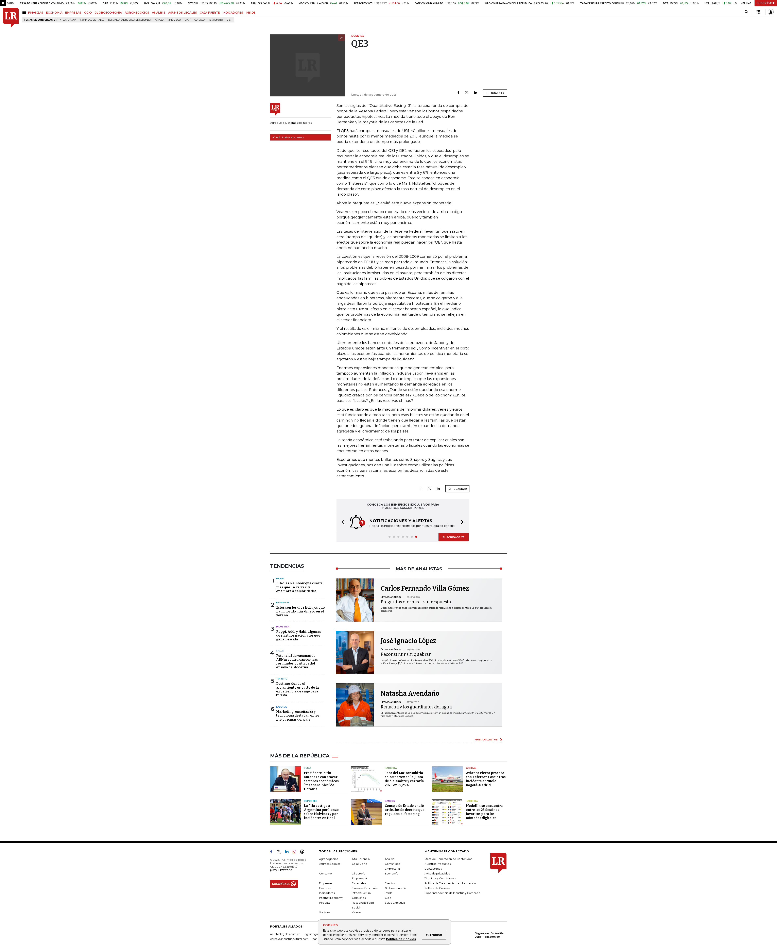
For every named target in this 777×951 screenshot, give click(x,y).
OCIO (88, 12)
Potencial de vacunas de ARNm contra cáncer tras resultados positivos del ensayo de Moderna (297, 661)
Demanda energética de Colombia (129, 20)
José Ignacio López (408, 641)
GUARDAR (497, 93)
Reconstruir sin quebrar (406, 654)
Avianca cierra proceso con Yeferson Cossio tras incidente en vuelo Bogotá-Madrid (486, 779)
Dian (187, 20)
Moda (280, 578)
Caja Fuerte (359, 863)
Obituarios (359, 897)
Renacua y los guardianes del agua (416, 707)
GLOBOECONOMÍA (108, 12)
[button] (341, 522)
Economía (391, 873)
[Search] (746, 12)
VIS (228, 20)
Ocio (388, 897)
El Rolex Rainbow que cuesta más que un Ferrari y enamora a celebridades (299, 587)
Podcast (324, 902)
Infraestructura (361, 893)
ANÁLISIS (158, 12)
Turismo (282, 678)
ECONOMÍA (54, 12)
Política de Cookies (401, 939)
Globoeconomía (396, 888)
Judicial (471, 768)
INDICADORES (233, 12)
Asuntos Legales (329, 863)
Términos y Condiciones (440, 878)
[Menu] (25, 12)
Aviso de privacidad (437, 873)
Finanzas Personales (365, 888)
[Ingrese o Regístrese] (771, 12)
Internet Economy (331, 897)
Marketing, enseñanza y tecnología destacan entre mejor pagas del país (297, 715)
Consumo (325, 873)
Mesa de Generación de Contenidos (448, 858)
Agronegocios (328, 858)
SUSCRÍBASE (766, 3)
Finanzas (324, 888)
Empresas (325, 883)
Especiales (359, 883)
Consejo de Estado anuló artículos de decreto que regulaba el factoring (405, 810)
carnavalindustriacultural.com (289, 938)
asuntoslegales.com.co (285, 934)
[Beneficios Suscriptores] (758, 12)
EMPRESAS (73, 12)
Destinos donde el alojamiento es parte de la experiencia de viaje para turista (297, 689)
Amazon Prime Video (168, 20)
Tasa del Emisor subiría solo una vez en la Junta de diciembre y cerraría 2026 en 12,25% (404, 779)
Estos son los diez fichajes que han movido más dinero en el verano (300, 611)
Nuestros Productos (438, 863)
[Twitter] (467, 93)
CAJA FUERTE (210, 12)
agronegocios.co (316, 934)
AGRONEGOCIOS (137, 12)
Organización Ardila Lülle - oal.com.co (489, 935)
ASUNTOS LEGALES (182, 12)
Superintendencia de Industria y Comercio (452, 893)
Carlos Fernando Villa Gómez (425, 588)
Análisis (389, 858)
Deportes (283, 602)
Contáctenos (433, 868)
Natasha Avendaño (410, 693)
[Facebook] (458, 93)
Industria (282, 626)
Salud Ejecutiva (395, 902)
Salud (280, 650)
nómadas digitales (92, 20)
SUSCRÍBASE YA (454, 537)
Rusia (307, 768)
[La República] (11, 18)
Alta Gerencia (361, 858)
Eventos (390, 883)
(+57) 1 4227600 (281, 870)
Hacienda (391, 768)
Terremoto (216, 20)
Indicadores (327, 893)
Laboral (281, 706)
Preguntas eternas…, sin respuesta (416, 602)
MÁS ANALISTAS (486, 739)
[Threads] (303, 852)
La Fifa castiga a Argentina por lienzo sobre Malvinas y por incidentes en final (321, 812)
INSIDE (251, 12)
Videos (356, 912)
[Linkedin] (475, 93)
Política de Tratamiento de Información (450, 883)
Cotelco (199, 20)
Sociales (324, 912)
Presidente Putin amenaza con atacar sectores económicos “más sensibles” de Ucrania (321, 781)
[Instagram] (296, 852)
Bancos (390, 801)
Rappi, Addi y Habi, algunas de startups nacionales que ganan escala (298, 635)
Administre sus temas (289, 137)
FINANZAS (35, 12)
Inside (389, 893)
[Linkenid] (288, 852)
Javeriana (69, 20)
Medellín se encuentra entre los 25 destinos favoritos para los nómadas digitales (484, 812)
